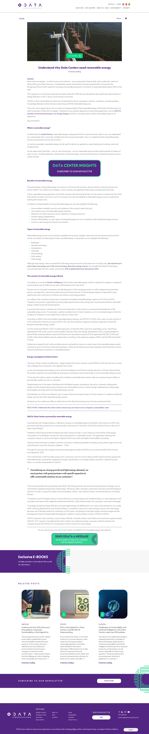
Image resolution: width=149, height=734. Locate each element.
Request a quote (41, 712)
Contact (111, 4)
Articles (21, 18)
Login (118, 4)
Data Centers (90, 8)
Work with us (72, 720)
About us (100, 8)
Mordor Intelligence (54, 282)
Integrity (126, 8)
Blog (107, 8)
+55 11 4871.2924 (122, 715)
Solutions (80, 8)
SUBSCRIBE (109, 681)
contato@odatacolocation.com (128, 717)
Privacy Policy (72, 729)
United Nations (47, 134)
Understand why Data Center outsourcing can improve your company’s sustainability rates (73, 408)
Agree (131, 730)
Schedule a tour (41, 715)
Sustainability (116, 8)
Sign (101, 717)
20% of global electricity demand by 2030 (82, 269)
